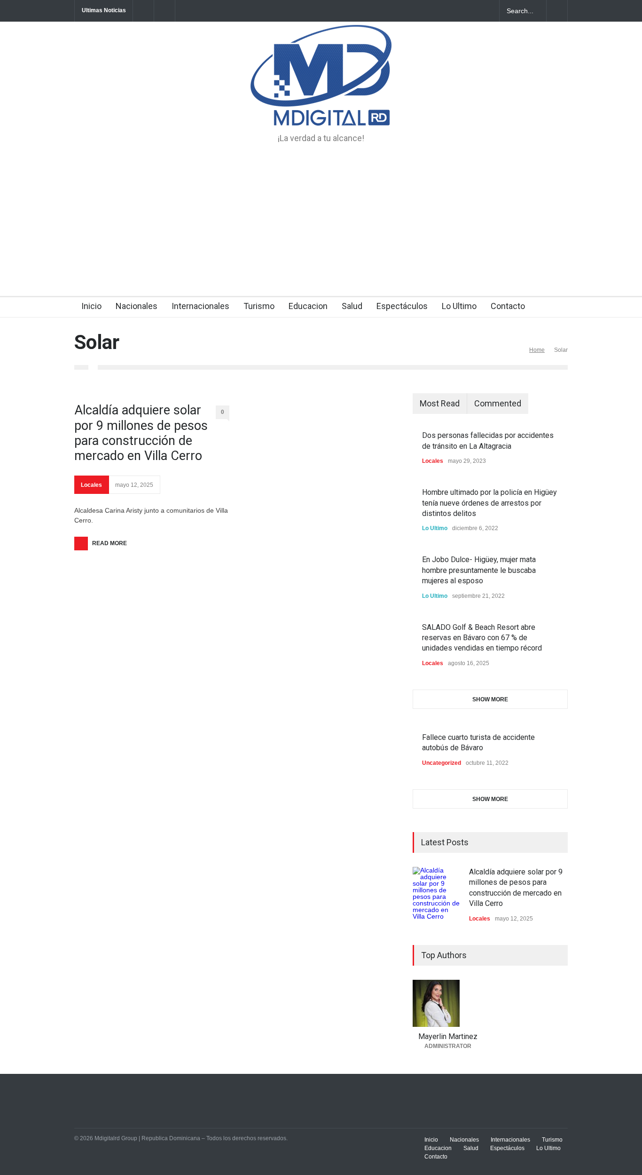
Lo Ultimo (459, 306)
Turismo (258, 306)
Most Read (440, 403)
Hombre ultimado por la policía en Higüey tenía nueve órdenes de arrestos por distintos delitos (489, 503)
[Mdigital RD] (321, 110)
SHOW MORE (490, 699)
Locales (91, 485)
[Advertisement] (321, 225)
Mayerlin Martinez (448, 1036)
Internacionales (200, 306)
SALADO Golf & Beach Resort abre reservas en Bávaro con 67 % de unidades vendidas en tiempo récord (482, 638)
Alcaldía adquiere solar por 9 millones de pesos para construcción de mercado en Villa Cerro (141, 433)
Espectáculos (402, 306)
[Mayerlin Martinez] (448, 1003)
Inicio (91, 306)
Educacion (308, 306)
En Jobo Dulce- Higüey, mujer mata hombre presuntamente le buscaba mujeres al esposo (479, 570)
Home (537, 350)
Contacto (508, 306)
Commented (497, 403)
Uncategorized (441, 763)
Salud (352, 306)
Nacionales (136, 306)
